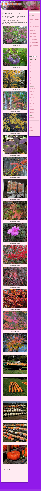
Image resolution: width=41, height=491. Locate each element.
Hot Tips (31, 100)
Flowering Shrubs (32, 91)
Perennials (31, 106)
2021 (30, 68)
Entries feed (31, 127)
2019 (30, 71)
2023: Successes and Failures (33, 39)
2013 (30, 80)
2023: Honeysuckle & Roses (33, 50)
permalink (4, 474)
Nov (2, 13)
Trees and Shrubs (32, 112)
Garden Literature (32, 97)
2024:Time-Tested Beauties (33, 36)
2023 (30, 65)
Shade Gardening (32, 109)
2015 (30, 77)
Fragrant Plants (31, 94)
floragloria (11, 4)
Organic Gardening (32, 103)
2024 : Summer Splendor (33, 30)
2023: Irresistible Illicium (32, 51)
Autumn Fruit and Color (32, 88)
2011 (30, 83)
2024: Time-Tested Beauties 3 (33, 33)
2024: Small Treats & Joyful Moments (34, 26)
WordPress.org (31, 130)
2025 (30, 62)
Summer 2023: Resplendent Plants (34, 42)
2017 (30, 74)
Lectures (31, 121)
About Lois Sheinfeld (32, 117)
